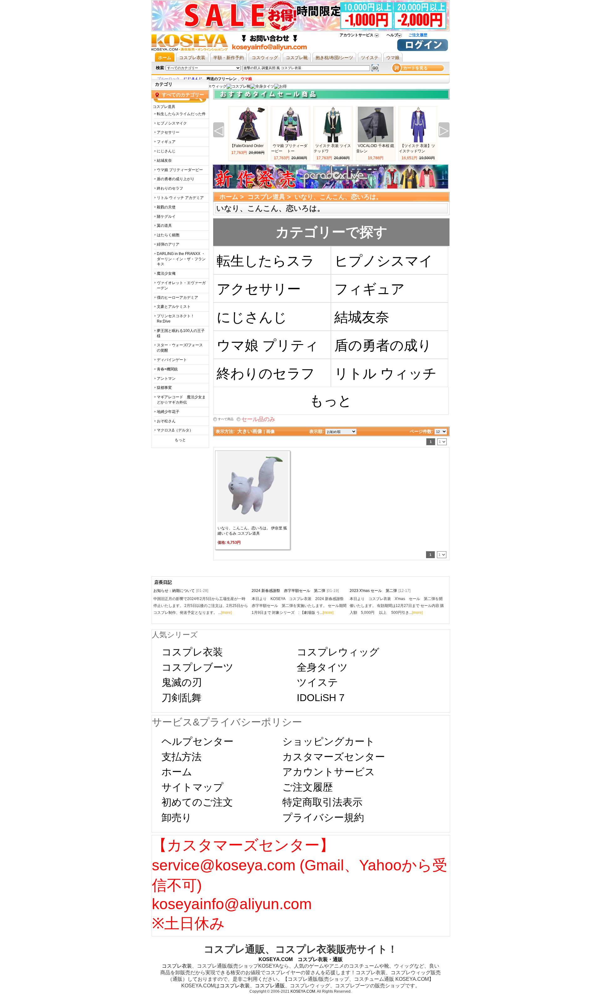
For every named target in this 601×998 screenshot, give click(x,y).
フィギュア (166, 142)
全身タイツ (322, 667)
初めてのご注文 (197, 802)
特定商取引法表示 (322, 802)
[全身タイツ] (262, 86)
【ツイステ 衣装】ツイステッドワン (417, 148)
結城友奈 (164, 160)
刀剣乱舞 (182, 697)
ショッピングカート (328, 741)
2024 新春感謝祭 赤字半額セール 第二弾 (295, 590)
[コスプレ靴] (238, 86)
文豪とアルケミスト (174, 306)
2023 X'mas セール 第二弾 (380, 590)
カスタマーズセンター (333, 756)
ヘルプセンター (198, 741)
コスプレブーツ (198, 667)
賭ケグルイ (166, 216)
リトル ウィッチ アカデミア (180, 198)
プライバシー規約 (323, 817)
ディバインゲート (172, 360)
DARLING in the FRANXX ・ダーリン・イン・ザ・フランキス (181, 259)
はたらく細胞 (168, 235)
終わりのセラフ (170, 188)
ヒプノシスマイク (172, 123)
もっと (180, 440)
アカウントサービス (356, 35)
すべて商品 (226, 419)
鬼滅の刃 (182, 682)
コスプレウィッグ (338, 652)
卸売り (177, 817)
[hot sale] (280, 86)
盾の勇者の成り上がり (175, 179)
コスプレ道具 (266, 196)
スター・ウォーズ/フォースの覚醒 (180, 348)
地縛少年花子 (168, 412)
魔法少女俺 (166, 273)
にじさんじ (166, 151)
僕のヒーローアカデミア (177, 297)
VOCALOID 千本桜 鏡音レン (375, 148)
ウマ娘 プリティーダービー (180, 170)
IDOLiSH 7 (321, 697)
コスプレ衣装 (192, 652)
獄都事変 (164, 387)
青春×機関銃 (167, 369)
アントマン (166, 378)
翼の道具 (164, 225)
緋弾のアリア (168, 244)
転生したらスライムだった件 (181, 114)
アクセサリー (168, 132)
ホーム (228, 196)
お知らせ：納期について (180, 590)
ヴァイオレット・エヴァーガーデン (181, 285)
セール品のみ (258, 419)
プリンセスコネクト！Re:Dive (175, 318)
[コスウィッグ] (213, 86)
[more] (226, 612)
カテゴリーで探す (331, 232)
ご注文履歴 (417, 35)
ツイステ (317, 682)
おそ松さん (166, 421)
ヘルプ (392, 35)
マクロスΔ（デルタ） (175, 430)
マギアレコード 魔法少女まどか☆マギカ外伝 (181, 400)
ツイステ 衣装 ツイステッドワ (332, 148)
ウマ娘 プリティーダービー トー (289, 148)
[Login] (422, 50)
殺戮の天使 (166, 207)
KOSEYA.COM (302, 991)
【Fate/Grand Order (247, 146)
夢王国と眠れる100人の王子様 (181, 333)
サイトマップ (192, 787)
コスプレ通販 (270, 985)
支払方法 (182, 756)
